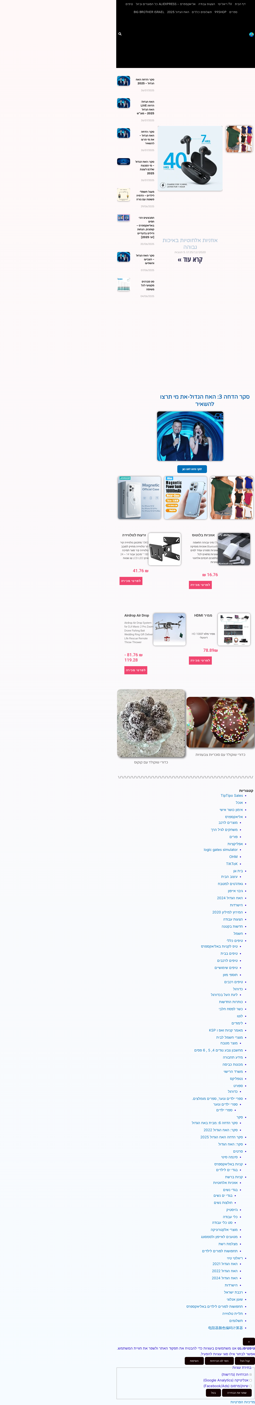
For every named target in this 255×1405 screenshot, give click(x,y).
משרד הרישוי (233, 1071)
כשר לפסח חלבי (231, 1009)
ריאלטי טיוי (235, 1258)
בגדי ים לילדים (227, 1170)
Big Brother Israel (149, 12)
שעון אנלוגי (235, 1299)
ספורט (238, 1086)
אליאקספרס (234, 817)
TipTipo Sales (232, 795)
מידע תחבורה (233, 1057)
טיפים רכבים (233, 982)
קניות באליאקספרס (228, 1164)
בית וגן (238, 871)
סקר (240, 1117)
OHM (233, 857)
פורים (234, 837)
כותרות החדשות (231, 1002)
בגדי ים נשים (223, 1195)
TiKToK (232, 864)
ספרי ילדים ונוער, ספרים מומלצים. (217, 1099)
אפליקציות (235, 844)
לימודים (237, 1023)
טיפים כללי (235, 941)
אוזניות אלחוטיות (225, 1183)
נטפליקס (236, 1079)
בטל (213, 1392)
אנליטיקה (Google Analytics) (226, 1380)
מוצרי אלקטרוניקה (224, 1230)
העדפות (194, 1361)
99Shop (220, 12)
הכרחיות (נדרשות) (235, 1374)
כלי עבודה (230, 1217)
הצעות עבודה (206, 4)
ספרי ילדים (224, 1110)
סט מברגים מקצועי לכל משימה (147, 285)
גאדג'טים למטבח (230, 884)
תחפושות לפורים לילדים (220, 1251)
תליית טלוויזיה (232, 1314)
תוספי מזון (230, 975)
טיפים (129, 4)
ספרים (233, 12)
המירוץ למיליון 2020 (227, 912)
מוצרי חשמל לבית (229, 1037)
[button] (120, 34)
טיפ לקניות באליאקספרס (219, 946)
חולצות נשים (223, 1203)
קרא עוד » (190, 259)
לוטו (240, 1016)
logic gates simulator (221, 850)
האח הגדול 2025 (178, 12)
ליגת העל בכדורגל (224, 995)
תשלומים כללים (202, 12)
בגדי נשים (230, 1190)
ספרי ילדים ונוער (225, 1104)
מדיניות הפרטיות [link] (243, 1402)
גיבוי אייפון (235, 891)
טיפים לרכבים (227, 961)
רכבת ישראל (233, 1292)
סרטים (238, 1151)
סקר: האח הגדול (230, 1144)
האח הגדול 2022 (225, 1271)
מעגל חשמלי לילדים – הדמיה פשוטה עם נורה (145, 195)
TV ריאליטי (225, 4)
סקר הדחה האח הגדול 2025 (221, 1137)
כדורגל (238, 989)
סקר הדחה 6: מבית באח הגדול (215, 1123)
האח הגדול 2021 (225, 1264)
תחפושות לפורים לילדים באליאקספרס (214, 1306)
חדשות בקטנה (232, 926)
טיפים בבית (229, 953)
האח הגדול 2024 (230, 898)
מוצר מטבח (229, 1043)
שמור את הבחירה (236, 1392)
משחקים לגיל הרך (224, 830)
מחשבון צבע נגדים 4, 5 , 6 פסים (218, 1050)
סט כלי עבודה (222, 1223)
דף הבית (240, 4)
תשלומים (236, 1321)
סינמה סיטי (229, 1157)
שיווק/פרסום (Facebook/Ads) (226, 1386)
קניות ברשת (234, 1177)
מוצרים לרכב (228, 822)
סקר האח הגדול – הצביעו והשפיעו (145, 259)
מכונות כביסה (233, 1064)
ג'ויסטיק (232, 1210)
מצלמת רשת (228, 1244)
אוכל (239, 803)
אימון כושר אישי (231, 810)
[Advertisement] (185, 42)
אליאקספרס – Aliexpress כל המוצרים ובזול (166, 4)
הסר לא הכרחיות (219, 1361)
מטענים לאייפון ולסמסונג (219, 1237)
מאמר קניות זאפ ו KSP (226, 1030)
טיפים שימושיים (226, 968)
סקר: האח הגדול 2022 (221, 1130)
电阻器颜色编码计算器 (225, 1328)
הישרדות (236, 905)
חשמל (238, 933)
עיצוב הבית (229, 877)
